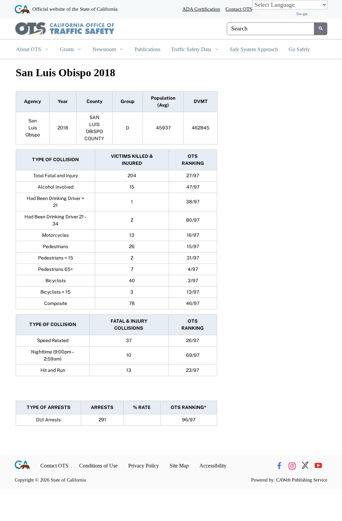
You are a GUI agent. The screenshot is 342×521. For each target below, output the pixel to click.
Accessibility (212, 465)
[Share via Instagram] (292, 466)
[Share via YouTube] (318, 466)
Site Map (179, 465)
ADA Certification (201, 9)
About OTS (29, 49)
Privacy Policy (143, 465)
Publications (147, 49)
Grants (67, 49)
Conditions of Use (98, 465)
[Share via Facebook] (279, 466)
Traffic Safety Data (191, 49)
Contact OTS (238, 9)
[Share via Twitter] (305, 466)
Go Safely (299, 49)
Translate (318, 14)
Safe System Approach (254, 49)
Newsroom (105, 49)
